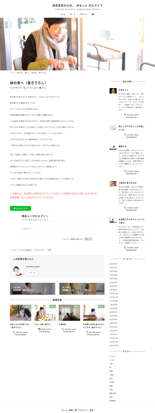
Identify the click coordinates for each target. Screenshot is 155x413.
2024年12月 (114, 338)
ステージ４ (40, 250)
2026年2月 (113, 286)
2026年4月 (113, 279)
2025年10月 (114, 301)
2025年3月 (113, 327)
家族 (111, 371)
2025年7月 (113, 312)
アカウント (83, 410)
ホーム (64, 410)
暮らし (44, 88)
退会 (91, 410)
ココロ (112, 360)
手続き (112, 375)
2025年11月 (114, 297)
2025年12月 (114, 293)
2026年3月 (113, 282)
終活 (111, 397)
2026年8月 (113, 264)
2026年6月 (113, 271)
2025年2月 (113, 331)
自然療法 (113, 401)
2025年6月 (113, 316)
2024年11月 (114, 342)
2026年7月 (113, 267)
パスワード (26, 229)
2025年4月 (113, 323)
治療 (111, 390)
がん (14, 250)
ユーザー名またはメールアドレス (35, 220)
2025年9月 (113, 305)
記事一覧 (31, 272)
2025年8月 (113, 308)
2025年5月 (113, 319)
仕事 (111, 364)
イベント (113, 356)
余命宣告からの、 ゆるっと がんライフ (77, 5)
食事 (49, 250)
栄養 (111, 386)
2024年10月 (114, 345)
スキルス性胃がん (26, 250)
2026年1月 (113, 290)
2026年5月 (113, 275)
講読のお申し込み (20, 208)
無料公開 (113, 393)
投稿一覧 (73, 410)
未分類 (112, 382)
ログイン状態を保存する (73, 239)
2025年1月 (113, 334)
